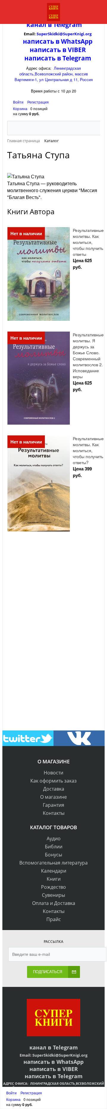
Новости (53, 772)
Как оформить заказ (53, 780)
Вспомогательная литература (53, 862)
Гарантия (53, 805)
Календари (53, 871)
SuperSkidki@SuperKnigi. (61, 34)
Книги (54, 879)
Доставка (53, 789)
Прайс (53, 919)
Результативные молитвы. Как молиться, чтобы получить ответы (88, 242)
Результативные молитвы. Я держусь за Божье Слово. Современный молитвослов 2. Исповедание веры (88, 355)
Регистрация (38, 101)
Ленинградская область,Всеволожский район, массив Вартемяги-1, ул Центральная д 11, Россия (54, 73)
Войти (18, 101)
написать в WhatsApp (57, 41)
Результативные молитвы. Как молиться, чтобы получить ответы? (88, 450)
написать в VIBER (58, 49)
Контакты (53, 813)
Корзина (20, 108)
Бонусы (53, 854)
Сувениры (53, 895)
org (88, 34)
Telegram (67, 24)
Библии (53, 846)
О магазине (53, 797)
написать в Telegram (57, 58)
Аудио (54, 838)
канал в (39, 24)
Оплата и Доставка (53, 903)
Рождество (53, 887)
